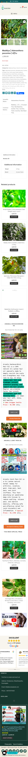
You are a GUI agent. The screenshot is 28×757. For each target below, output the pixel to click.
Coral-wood (12, 72)
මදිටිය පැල (22, 86)
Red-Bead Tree (20, 81)
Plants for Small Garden (21, 68)
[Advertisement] (14, 133)
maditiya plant (22, 75)
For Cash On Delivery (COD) (15, 526)
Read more (14, 216)
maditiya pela (16, 75)
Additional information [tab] (9, 154)
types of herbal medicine (14, 82)
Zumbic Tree (24, 82)
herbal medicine (18, 72)
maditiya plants (5, 77)
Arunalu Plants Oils (14, 418)
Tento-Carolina (5, 82)
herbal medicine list (6, 74)
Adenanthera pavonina (10, 70)
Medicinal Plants (12, 68)
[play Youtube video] (14, 430)
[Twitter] (25, 751)
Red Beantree (5, 81)
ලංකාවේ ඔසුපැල (5, 88)
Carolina (25, 70)
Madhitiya (10, 75)
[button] (14, 13)
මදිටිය (18, 86)
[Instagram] (14, 751)
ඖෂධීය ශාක (14, 84)
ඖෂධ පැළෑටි (8, 84)
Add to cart (14, 412)
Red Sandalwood (12, 81)
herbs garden (21, 74)
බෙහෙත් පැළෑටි (13, 86)
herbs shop (4, 75)
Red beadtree (23, 79)
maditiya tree (12, 77)
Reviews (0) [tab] (6, 158)
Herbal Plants (14, 74)
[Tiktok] (21, 751)
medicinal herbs (19, 77)
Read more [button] (5, 665)
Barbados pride (19, 70)
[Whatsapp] (10, 751)
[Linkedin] (17, 751)
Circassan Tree (5, 72)
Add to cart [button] (14, 316)
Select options (7, 738)
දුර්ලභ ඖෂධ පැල (21, 84)
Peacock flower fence (15, 79)
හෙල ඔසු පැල (12, 88)
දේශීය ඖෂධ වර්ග (5, 86)
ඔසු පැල (3, 84)
